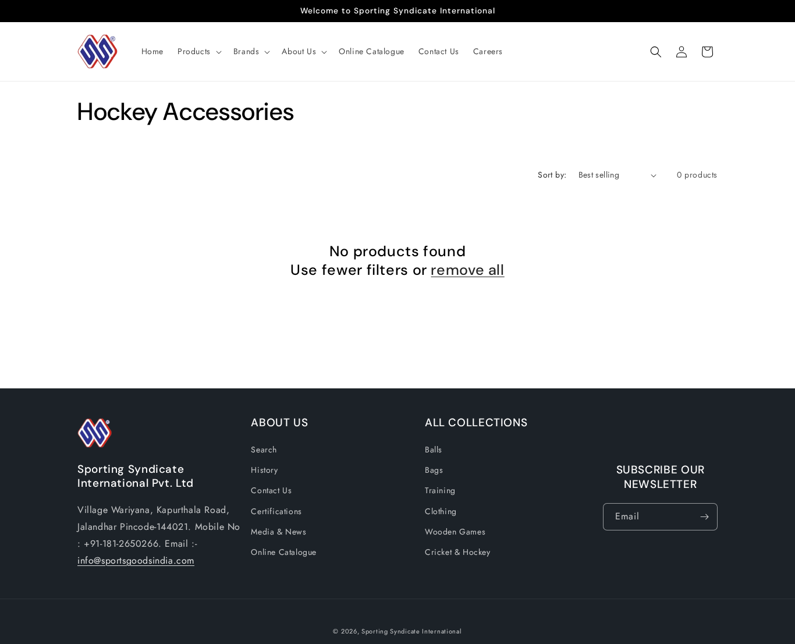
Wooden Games (455, 531)
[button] (198, 51)
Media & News (278, 531)
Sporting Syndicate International (411, 631)
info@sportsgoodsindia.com (135, 560)
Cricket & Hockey (458, 552)
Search (264, 449)
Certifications (276, 511)
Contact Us (271, 491)
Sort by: (552, 175)
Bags (434, 470)
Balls (433, 449)
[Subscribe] (704, 516)
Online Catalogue (284, 552)
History (264, 470)
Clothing (441, 511)
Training (440, 491)
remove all (467, 270)
